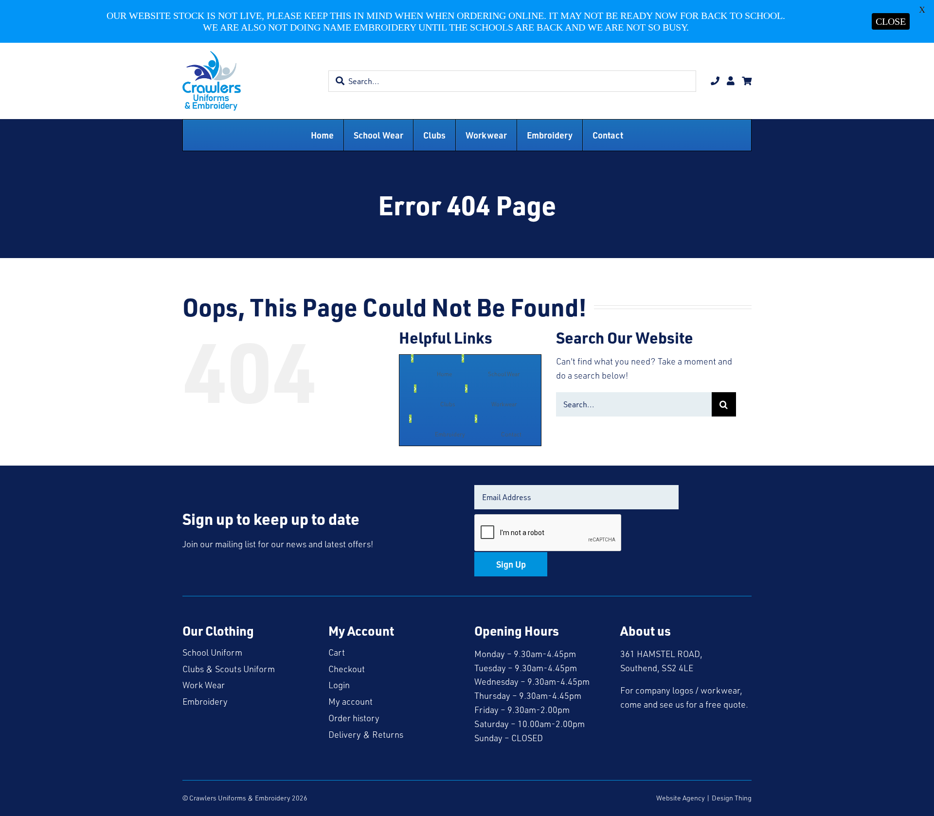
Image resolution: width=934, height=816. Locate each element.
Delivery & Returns (365, 734)
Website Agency (680, 798)
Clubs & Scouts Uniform (228, 668)
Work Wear (203, 684)
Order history (353, 717)
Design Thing (732, 798)
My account (350, 701)
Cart (336, 652)
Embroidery (205, 701)
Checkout (346, 668)
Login (339, 684)
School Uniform (212, 652)
